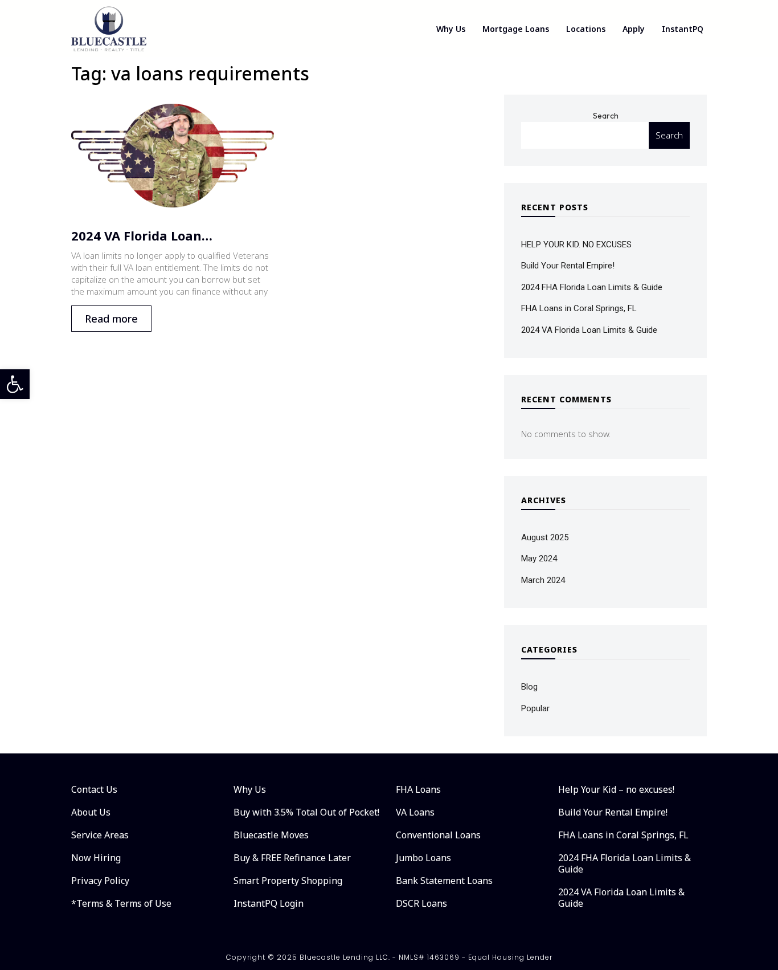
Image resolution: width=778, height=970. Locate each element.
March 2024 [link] (543, 580)
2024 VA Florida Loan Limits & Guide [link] (589, 330)
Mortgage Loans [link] (515, 28)
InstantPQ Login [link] (269, 903)
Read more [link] (111, 318)
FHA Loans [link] (418, 789)
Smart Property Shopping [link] (288, 880)
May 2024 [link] (539, 558)
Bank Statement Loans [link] (444, 880)
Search (606, 116)
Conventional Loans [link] (438, 835)
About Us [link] (90, 812)
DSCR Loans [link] (421, 903)
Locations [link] (585, 28)
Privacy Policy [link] (100, 880)
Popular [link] (535, 708)
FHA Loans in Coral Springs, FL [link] (579, 308)
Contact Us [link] (94, 789)
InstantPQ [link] (682, 28)
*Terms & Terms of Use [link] (121, 903)
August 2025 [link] (544, 537)
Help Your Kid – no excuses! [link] (616, 789)
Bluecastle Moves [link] (271, 835)
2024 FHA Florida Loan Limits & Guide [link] (591, 287)
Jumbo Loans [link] (423, 857)
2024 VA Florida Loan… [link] (141, 235)
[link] (15, 384)
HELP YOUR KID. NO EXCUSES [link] (576, 244)
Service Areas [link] (100, 835)
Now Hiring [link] (96, 857)
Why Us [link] (450, 28)
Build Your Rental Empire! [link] (568, 265)
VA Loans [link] (415, 812)
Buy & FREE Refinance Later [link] (292, 857)
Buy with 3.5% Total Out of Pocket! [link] (306, 812)
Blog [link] (529, 687)
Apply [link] (634, 28)
